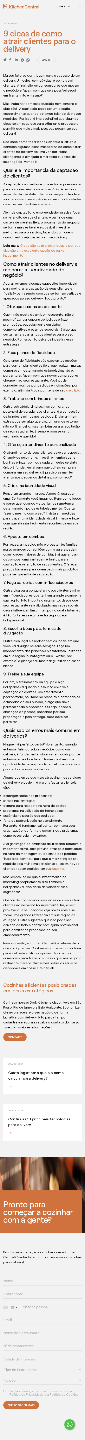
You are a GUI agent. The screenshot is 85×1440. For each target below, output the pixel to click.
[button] (64, 7)
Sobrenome (9, 1289)
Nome (6, 1276)
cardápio (73, 390)
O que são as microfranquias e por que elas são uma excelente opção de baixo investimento (41, 250)
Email (6, 1315)
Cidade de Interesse (14, 1354)
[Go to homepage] (21, 6)
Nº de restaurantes (13, 1341)
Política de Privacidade (26, 1394)
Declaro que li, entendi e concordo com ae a (43, 1392)
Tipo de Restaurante (13, 1365)
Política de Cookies (64, 1394)
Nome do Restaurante (14, 1328)
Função (7, 1375)
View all (47, 60)
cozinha (58, 868)
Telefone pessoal (30, 1302)
